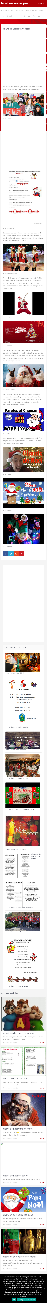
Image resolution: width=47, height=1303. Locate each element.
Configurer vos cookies (26, 1300)
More (42, 1043)
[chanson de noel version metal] (23, 1241)
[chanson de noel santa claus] (23, 1199)
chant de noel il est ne (15, 1078)
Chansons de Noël (16, 10)
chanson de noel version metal (19, 1256)
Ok (14, 1300)
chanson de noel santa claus (18, 1215)
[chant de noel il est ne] (23, 1061)
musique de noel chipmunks (18, 1033)
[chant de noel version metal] (23, 1109)
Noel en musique (14, 3)
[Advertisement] (23, 57)
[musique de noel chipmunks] (23, 1014)
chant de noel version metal (18, 1128)
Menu (40, 3)
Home (5, 10)
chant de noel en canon (15, 1175)
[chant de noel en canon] (23, 1158)
